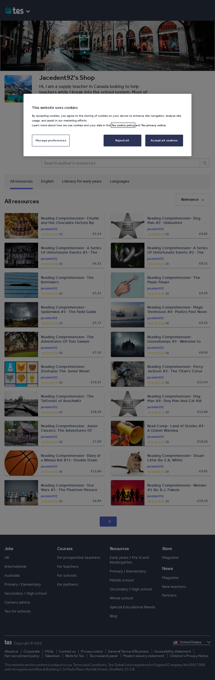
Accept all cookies (164, 140)
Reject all (122, 140)
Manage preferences (51, 140)
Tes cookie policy (123, 125)
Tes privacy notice (153, 125)
